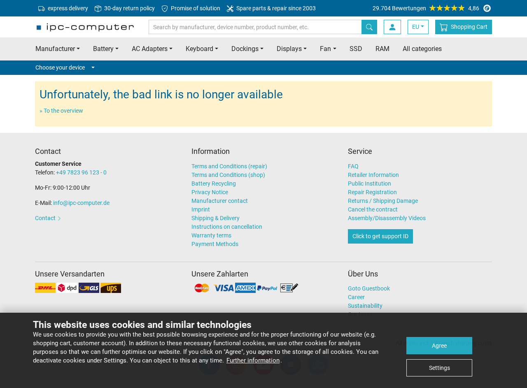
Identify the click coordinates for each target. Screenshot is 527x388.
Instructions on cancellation (226, 226)
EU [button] (415, 26)
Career (356, 297)
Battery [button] (103, 49)
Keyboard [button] (199, 49)
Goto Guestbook (369, 288)
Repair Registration (372, 192)
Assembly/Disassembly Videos (387, 218)
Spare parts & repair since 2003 (275, 8)
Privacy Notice (209, 192)
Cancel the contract (373, 209)
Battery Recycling (213, 183)
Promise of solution (195, 8)
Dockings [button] (245, 49)
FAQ (353, 166)
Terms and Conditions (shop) (228, 175)
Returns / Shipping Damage (383, 200)
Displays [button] (289, 49)
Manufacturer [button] (55, 49)
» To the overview (61, 110)
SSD (356, 49)
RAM (382, 49)
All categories (422, 49)
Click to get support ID (380, 236)
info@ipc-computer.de (81, 203)
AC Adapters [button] (150, 49)
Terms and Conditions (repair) (229, 166)
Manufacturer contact (219, 200)
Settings (439, 368)
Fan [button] (325, 49)
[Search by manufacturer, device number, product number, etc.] (369, 27)
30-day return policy (129, 8)
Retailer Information (373, 175)
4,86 (426, 8)
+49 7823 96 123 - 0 (81, 172)
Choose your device (60, 67)
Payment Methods (214, 244)
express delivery (67, 8)
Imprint (200, 209)
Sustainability (365, 305)
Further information (253, 360)
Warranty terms (211, 235)
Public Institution (369, 183)
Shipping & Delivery (215, 218)
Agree (439, 345)
